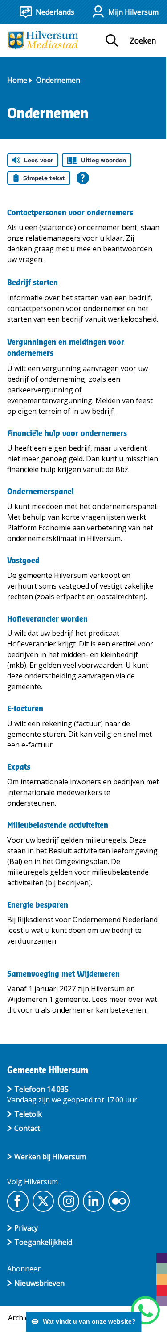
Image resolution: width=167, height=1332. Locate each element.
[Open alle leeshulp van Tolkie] (83, 178)
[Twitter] (43, 1201)
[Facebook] (18, 1201)
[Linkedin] (93, 1201)
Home (17, 80)
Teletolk (28, 1114)
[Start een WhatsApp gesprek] (145, 1310)
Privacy (26, 1228)
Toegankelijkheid (43, 1242)
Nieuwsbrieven (39, 1283)
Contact (27, 1128)
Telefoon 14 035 (41, 1089)
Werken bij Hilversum (50, 1157)
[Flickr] (119, 1201)
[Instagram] (68, 1201)
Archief (20, 1318)
